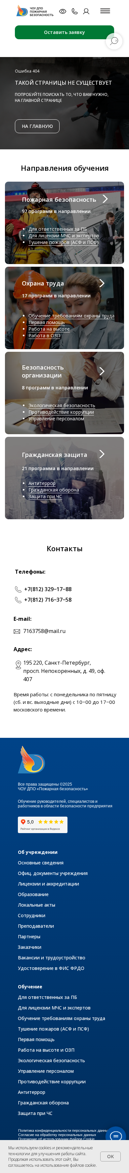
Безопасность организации (43, 371)
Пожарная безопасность (59, 199)
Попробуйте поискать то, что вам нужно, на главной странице (61, 97)
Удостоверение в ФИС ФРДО (51, 968)
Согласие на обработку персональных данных (57, 1135)
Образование (33, 894)
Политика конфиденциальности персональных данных (64, 1130)
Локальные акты (36, 905)
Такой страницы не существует (63, 82)
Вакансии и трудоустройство (51, 957)
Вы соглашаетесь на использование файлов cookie (52, 1162)
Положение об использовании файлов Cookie (56, 1139)
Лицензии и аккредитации (48, 884)
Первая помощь (46, 322)
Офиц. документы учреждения (53, 873)
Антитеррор (42, 483)
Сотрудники (31, 915)
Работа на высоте (49, 329)
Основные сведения (41, 862)
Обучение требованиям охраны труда (71, 316)
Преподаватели (36, 926)
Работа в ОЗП (44, 335)
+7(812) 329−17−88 (47, 589)
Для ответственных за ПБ (57, 229)
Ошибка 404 (27, 71)
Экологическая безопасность (61, 405)
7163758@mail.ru (44, 631)
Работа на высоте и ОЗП (46, 1050)
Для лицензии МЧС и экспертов (63, 235)
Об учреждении (38, 852)
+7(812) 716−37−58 (47, 599)
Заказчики (29, 947)
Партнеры (29, 936)
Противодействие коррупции (61, 412)
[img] (36, 10)
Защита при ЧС (45, 496)
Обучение (30, 986)
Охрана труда (43, 283)
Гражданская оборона (53, 490)
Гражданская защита (54, 455)
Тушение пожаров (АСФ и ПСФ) (63, 242)
